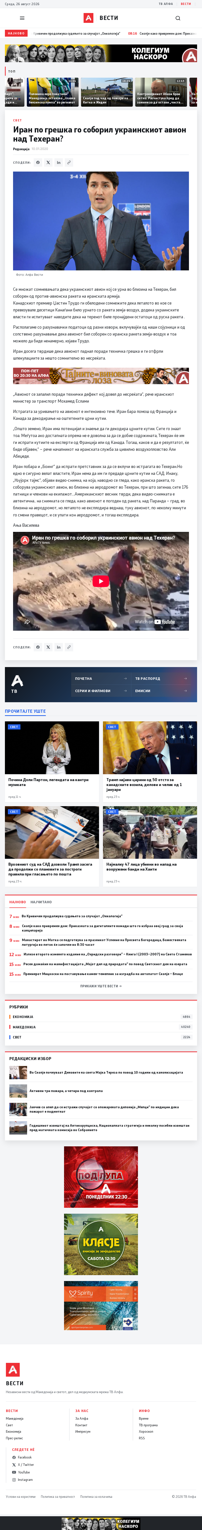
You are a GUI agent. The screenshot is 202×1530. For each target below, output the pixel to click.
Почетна (101, 678)
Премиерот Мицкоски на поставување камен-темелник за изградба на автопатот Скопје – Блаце (103, 974)
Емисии (161, 690)
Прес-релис (14, 1438)
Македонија (14, 1418)
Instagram (25, 1479)
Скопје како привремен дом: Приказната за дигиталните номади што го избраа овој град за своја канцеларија (102, 928)
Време (144, 1418)
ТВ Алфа (166, 4)
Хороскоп (146, 1431)
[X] (48, 162)
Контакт (81, 1425)
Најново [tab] (17, 902)
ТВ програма (148, 1425)
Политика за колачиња (96, 1497)
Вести (186, 4)
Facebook (25, 1457)
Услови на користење (20, 1497)
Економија (13, 1431)
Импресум (82, 1431)
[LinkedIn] (58, 162)
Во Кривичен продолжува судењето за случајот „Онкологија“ (72, 916)
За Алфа (81, 1418)
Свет (17, 120)
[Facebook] (38, 162)
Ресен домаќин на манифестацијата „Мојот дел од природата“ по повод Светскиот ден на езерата (105, 964)
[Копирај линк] (69, 162)
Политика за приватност (58, 1497)
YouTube (24, 1472)
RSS (142, 1438)
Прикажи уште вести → (101, 986)
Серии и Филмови (101, 690)
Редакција (21, 149)
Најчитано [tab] (41, 902)
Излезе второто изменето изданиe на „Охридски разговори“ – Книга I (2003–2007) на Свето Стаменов (108, 954)
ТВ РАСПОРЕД (161, 678)
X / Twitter (26, 1464)
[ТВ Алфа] (88, 18)
